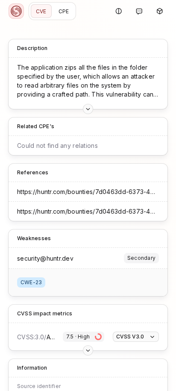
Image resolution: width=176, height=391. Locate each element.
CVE (41, 11)
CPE (64, 11)
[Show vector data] (88, 109)
